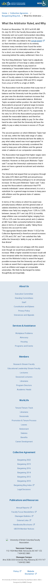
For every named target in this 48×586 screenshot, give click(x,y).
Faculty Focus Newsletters (23, 512)
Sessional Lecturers (24, 377)
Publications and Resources (24, 500)
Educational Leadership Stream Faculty (24, 368)
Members (24, 356)
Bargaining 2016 (24, 468)
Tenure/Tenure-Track (24, 408)
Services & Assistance (24, 325)
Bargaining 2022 (24, 460)
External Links (23, 520)
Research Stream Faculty (24, 364)
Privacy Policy (24, 311)
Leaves (24, 425)
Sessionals (24, 416)
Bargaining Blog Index (23, 485)
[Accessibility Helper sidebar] (45, 3)
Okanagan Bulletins (23, 516)
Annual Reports (22, 508)
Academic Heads (24, 389)
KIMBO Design (27, 582)
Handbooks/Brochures (22, 524)
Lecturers (24, 373)
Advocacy (24, 337)
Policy (16, 571)
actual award (36, 41)
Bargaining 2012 (24, 477)
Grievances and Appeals (24, 315)
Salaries (24, 433)
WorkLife (24, 400)
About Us (24, 286)
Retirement (24, 429)
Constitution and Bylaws (24, 306)
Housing (24, 342)
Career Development (24, 441)
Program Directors (24, 385)
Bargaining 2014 (24, 472)
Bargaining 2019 (24, 464)
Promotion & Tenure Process (24, 420)
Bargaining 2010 (24, 481)
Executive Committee (24, 294)
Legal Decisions (24, 489)
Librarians (24, 381)
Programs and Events (24, 346)
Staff (24, 302)
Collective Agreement (24, 452)
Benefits (24, 437)
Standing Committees (24, 298)
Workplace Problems (24, 333)
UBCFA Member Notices (24, 529)
